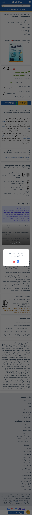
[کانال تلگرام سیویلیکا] (18, 261)
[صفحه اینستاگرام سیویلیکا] (14, 261)
